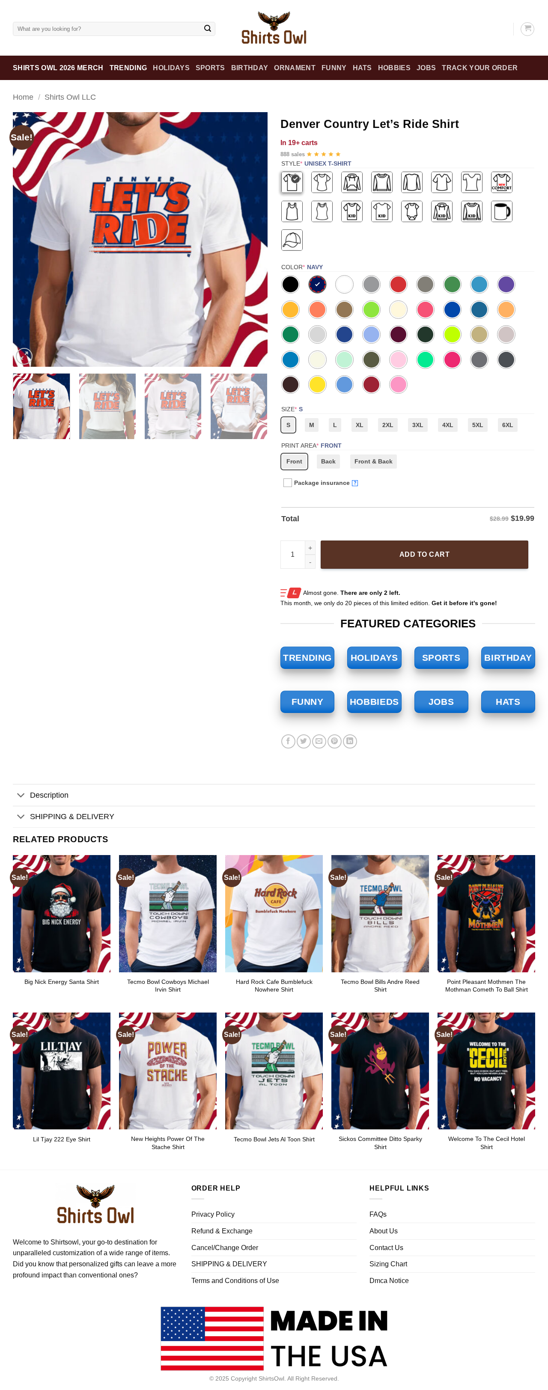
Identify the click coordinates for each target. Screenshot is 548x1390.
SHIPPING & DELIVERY (72, 816)
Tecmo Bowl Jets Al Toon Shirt (274, 1139)
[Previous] (28, 239)
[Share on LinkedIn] (350, 741)
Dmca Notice (389, 1280)
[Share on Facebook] (288, 741)
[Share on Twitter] (304, 741)
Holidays (171, 67)
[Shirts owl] (274, 28)
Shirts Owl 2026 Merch (58, 67)
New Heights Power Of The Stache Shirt (168, 1142)
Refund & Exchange (222, 1231)
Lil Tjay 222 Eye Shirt (61, 1139)
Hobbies (394, 67)
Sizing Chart (388, 1264)
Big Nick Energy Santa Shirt (61, 981)
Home (23, 96)
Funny (334, 67)
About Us (383, 1231)
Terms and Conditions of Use (235, 1280)
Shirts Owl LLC (70, 96)
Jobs (426, 67)
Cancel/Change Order (224, 1247)
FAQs (378, 1214)
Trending (128, 67)
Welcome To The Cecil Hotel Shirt (486, 1142)
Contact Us (386, 1247)
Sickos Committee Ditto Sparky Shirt (380, 1142)
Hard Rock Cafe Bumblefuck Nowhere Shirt (274, 985)
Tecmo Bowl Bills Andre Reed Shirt (380, 985)
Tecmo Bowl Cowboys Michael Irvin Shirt (168, 985)
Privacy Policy (213, 1214)
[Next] (251, 239)
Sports (210, 67)
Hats (362, 67)
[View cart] (527, 29)
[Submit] (207, 29)
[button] (24, 356)
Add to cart (424, 554)
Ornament (295, 67)
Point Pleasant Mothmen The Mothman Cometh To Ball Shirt (486, 985)
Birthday (249, 67)
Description (49, 795)
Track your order (480, 67)
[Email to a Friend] (319, 741)
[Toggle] (21, 796)
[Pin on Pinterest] (335, 741)
